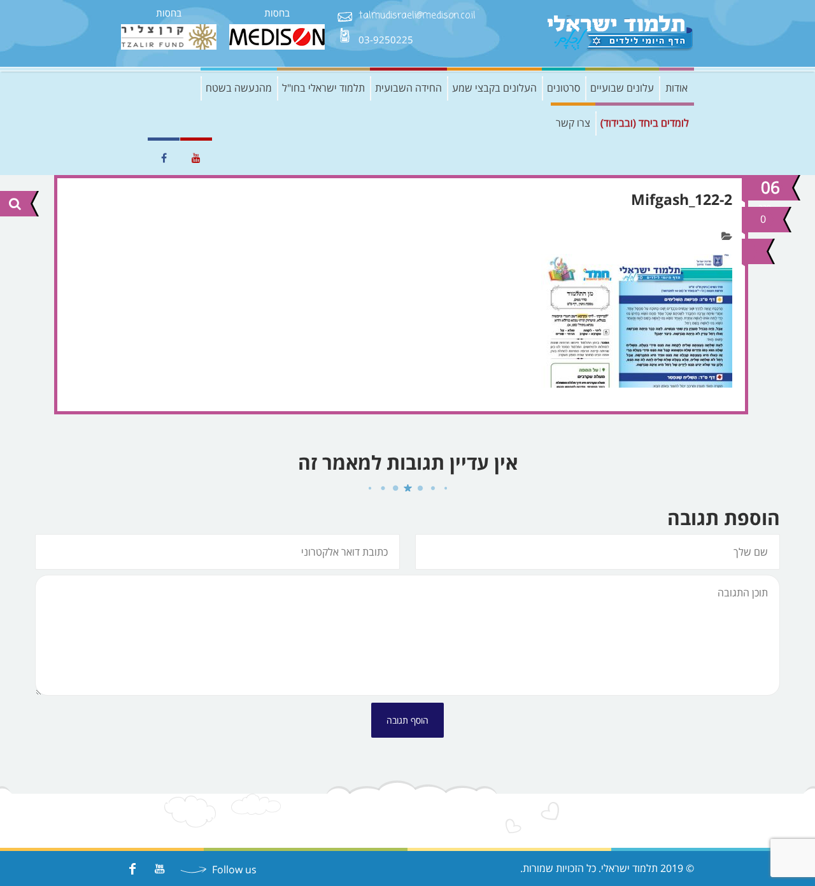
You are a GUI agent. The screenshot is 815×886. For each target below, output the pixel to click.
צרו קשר (573, 123)
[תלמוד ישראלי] (621, 33)
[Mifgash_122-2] (752, 251)
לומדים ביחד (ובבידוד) (644, 123)
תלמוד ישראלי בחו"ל (323, 88)
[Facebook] (132, 868)
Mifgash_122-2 (681, 199)
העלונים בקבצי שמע (494, 88)
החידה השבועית (408, 88)
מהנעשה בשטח (239, 88)
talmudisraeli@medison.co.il (417, 16)
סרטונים (563, 88)
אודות (676, 88)
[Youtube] (159, 868)
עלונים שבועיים (622, 88)
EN (130, 158)
